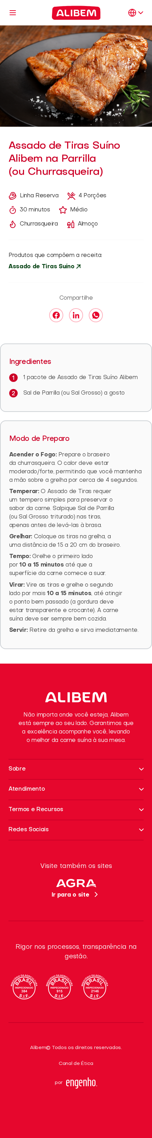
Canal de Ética (76, 1063)
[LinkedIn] (76, 315)
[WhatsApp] (96, 315)
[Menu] (12, 12)
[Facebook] (56, 315)
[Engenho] (81, 1083)
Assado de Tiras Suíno (41, 267)
